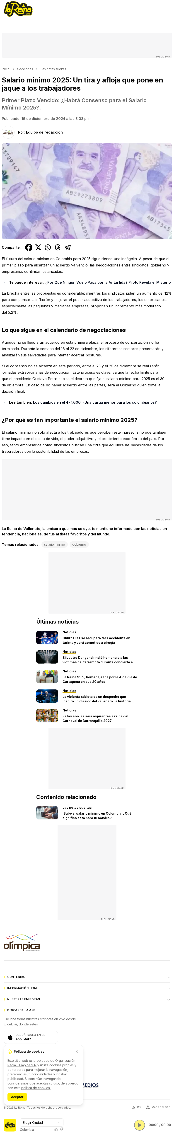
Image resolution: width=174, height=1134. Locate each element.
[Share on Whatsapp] (47, 247)
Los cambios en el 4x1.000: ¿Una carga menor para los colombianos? (95, 402)
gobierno (79, 544)
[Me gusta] (56, 1129)
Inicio (6, 69)
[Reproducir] (139, 1125)
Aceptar (17, 1097)
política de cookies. (36, 1088)
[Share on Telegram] (67, 247)
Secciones (25, 69)
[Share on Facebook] (28, 247)
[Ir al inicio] (18, 9)
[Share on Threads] (57, 247)
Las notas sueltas (53, 69)
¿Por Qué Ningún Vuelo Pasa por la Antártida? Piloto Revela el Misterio (108, 282)
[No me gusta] (61, 1129)
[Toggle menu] (167, 9)
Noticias (69, 632)
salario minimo (54, 544)
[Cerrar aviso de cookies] (77, 1051)
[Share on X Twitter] (38, 247)
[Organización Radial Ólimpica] (22, 942)
